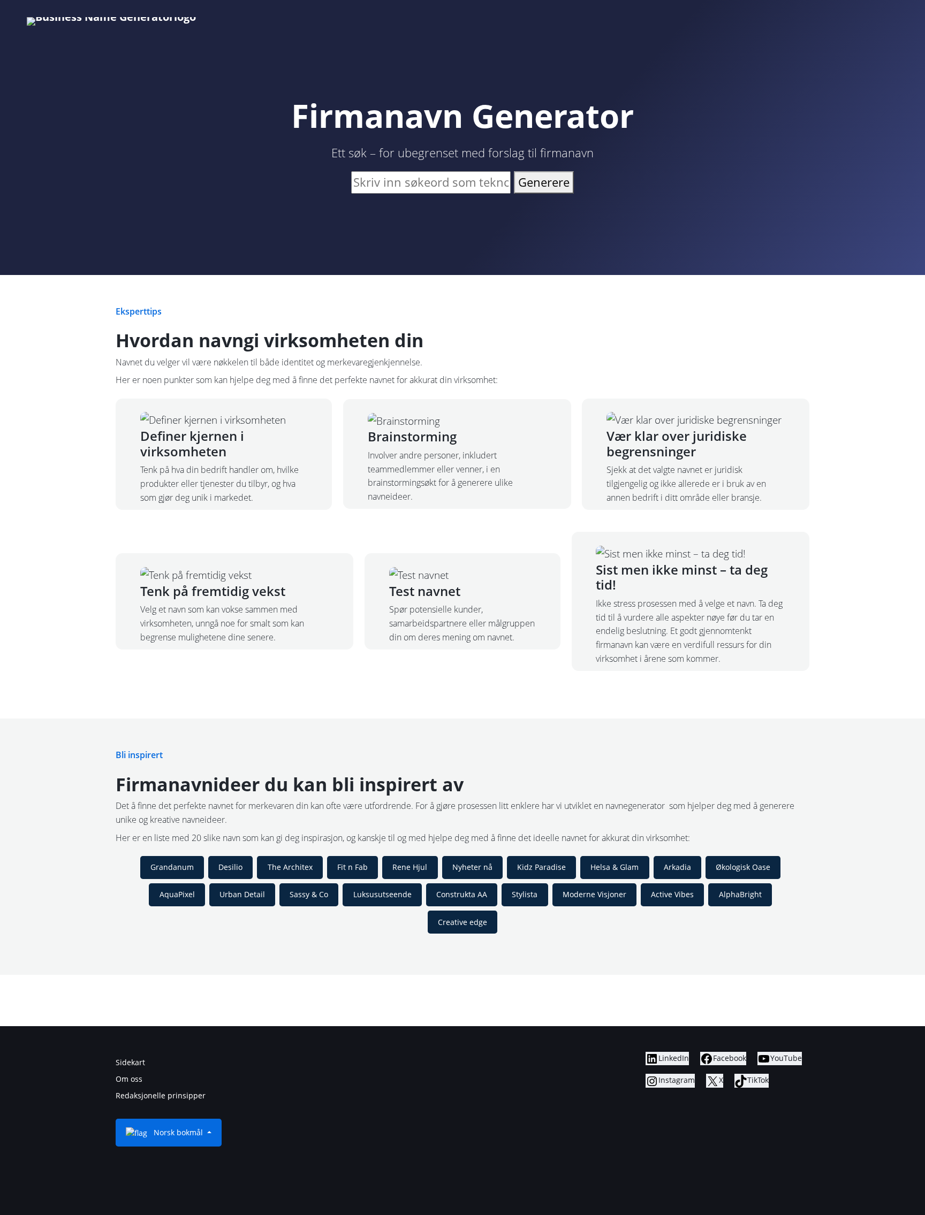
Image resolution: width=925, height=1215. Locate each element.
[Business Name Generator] (111, 21)
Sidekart (130, 1062)
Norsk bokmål (178, 1132)
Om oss (129, 1079)
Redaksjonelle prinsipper (161, 1095)
